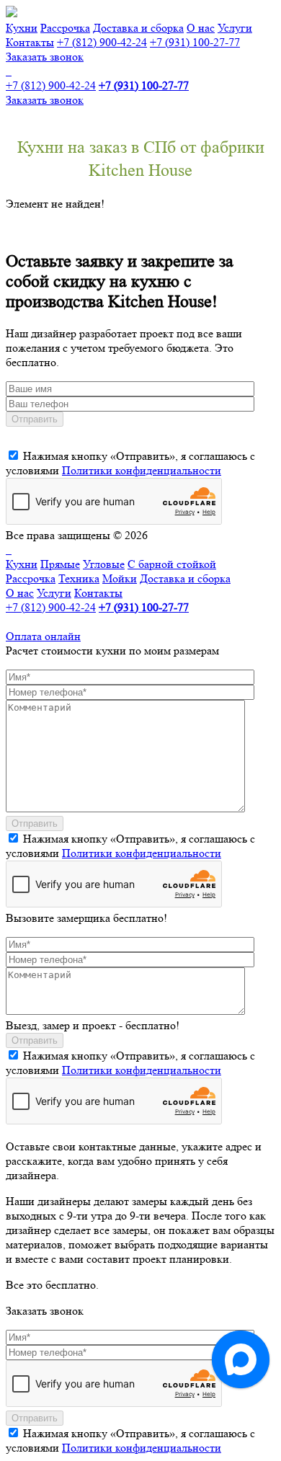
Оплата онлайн (43, 636)
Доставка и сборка (138, 28)
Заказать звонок (45, 56)
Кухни (21, 28)
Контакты (30, 42)
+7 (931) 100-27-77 (195, 42)
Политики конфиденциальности (141, 470)
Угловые (104, 564)
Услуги (235, 28)
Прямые (60, 564)
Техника (78, 578)
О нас (201, 28)
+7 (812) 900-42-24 (102, 42)
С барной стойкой (172, 564)
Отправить (35, 419)
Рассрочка (65, 28)
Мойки (119, 578)
